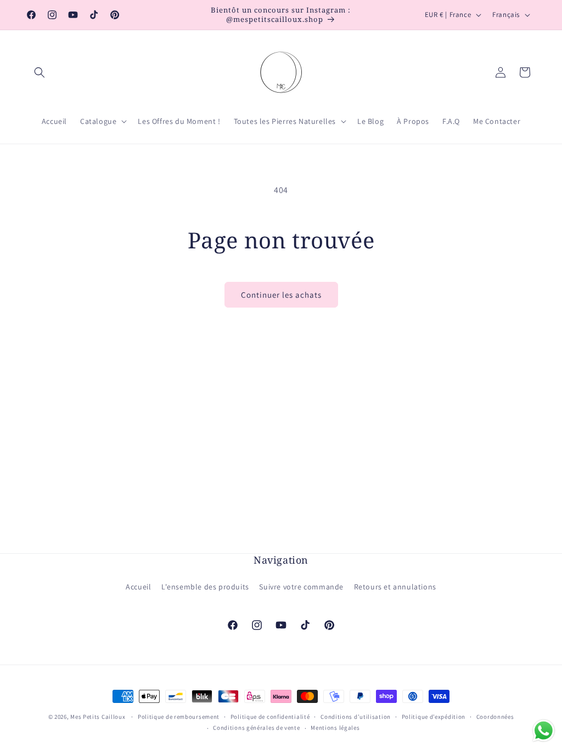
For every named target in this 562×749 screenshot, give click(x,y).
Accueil (138, 587)
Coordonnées (495, 716)
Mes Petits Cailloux (97, 716)
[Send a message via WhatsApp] (544, 731)
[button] (39, 72)
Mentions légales (335, 727)
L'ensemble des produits (205, 587)
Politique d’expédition (433, 716)
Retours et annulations (395, 587)
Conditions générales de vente (256, 727)
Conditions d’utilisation (356, 716)
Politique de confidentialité (270, 716)
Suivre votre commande (301, 587)
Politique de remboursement (179, 716)
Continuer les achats (281, 295)
